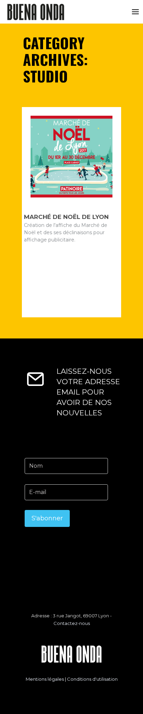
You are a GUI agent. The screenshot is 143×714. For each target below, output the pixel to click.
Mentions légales (45, 679)
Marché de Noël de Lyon (66, 216)
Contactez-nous (71, 623)
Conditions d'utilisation (92, 679)
